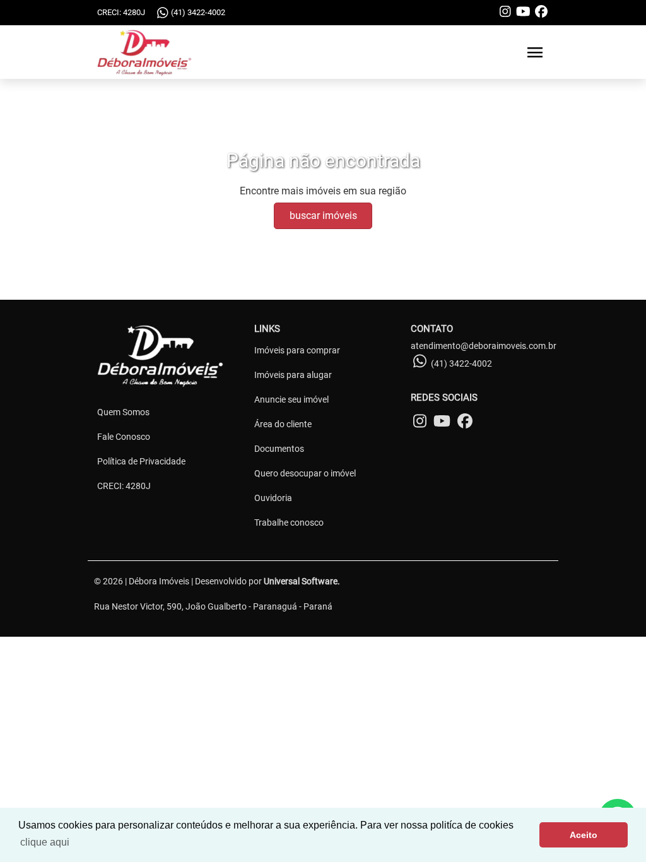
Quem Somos (123, 412)
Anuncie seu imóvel (291, 399)
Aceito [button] (583, 835)
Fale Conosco (123, 437)
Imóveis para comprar (297, 350)
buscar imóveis (323, 215)
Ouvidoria (273, 498)
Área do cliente (283, 424)
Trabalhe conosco (289, 522)
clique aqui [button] (44, 842)
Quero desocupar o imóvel (305, 473)
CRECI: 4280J (124, 486)
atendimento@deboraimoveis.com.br (483, 346)
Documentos (279, 449)
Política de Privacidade (141, 461)
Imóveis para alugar (293, 375)
